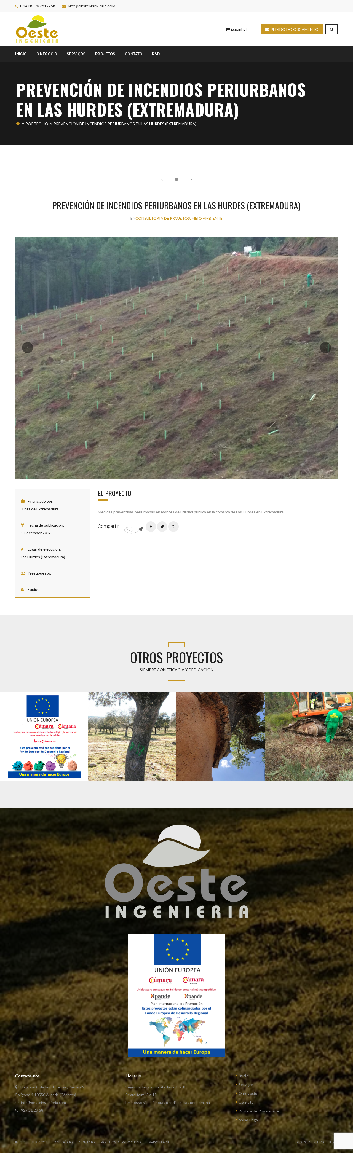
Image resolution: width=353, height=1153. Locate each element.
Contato (246, 1102)
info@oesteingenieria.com (91, 6)
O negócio (248, 1093)
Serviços (246, 1084)
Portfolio (36, 123)
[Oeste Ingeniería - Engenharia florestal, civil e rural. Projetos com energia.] (37, 28)
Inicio (243, 1075)
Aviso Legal (249, 1119)
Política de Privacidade (259, 1111)
